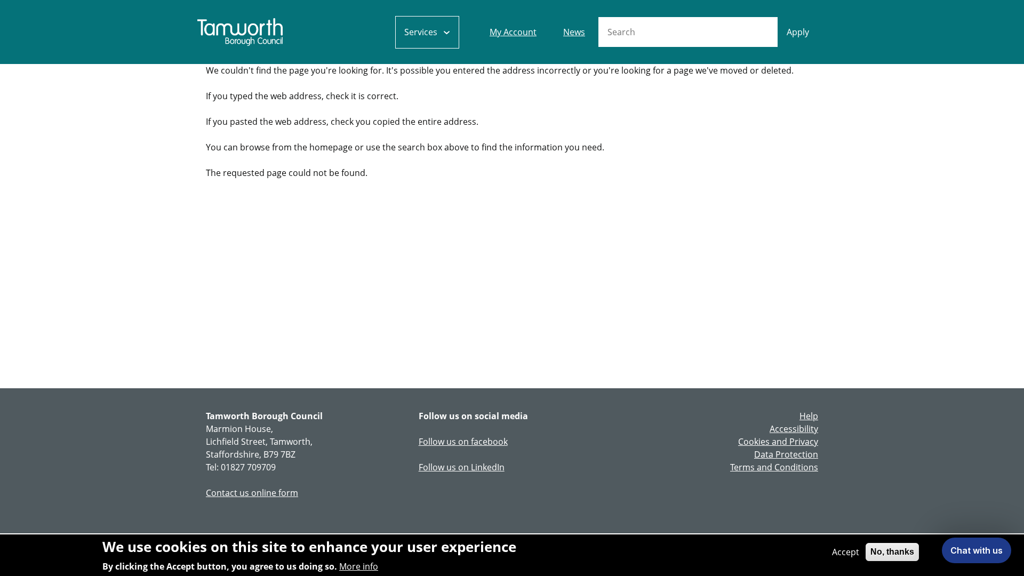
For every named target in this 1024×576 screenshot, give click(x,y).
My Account (513, 32)
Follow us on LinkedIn (462, 467)
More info (358, 566)
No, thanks (892, 551)
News (574, 32)
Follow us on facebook (463, 441)
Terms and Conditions (774, 467)
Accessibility (794, 429)
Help (808, 416)
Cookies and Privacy (778, 441)
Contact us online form (252, 493)
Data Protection (786, 454)
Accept (845, 552)
